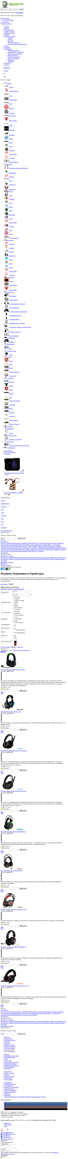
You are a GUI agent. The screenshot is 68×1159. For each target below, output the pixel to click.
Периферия (10, 428)
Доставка (10, 38)
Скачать (6, 65)
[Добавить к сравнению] (2, 692)
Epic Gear (17, 597)
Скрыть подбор (5, 647)
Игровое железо (11, 435)
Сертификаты (11, 448)
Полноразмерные (19, 632)
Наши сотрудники (13, 58)
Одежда (9, 357)
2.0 (15, 628)
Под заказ (11, 41)
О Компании (8, 49)
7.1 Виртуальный (19, 630)
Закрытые (17, 611)
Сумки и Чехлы (11, 351)
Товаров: (3, 648)
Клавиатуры (10, 277)
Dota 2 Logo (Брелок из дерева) (13, 492)
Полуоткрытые (18, 615)
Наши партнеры (13, 55)
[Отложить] (2, 694)
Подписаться (21, 538)
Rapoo (16, 602)
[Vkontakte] (5, 1103)
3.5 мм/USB (17, 619)
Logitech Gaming (19, 600)
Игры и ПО (10, 441)
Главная (6, 26)
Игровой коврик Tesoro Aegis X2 (14, 473)
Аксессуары (10, 292)
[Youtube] (4, 1106)
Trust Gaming (18, 607)
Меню (6, 71)
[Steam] (5, 1109)
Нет (15, 637)
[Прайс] (5, 652)
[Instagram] (4, 1107)
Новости (6, 34)
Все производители (6, 530)
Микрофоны (10, 344)
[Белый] (15, 640)
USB (15, 620)
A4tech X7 (4, 506)
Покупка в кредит (13, 42)
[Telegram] (4, 569)
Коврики (9, 164)
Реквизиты (11, 61)
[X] (7, 569)
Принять (11, 584)
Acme (2, 509)
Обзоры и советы (9, 33)
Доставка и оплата (9, 36)
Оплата (10, 39)
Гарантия (7, 47)
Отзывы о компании (14, 57)
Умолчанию (16, 650)
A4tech (3, 500)
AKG (2, 518)
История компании (13, 50)
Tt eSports (17, 609)
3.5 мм (16, 617)
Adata (2, 512)
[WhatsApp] (9, 569)
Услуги (6, 46)
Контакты (7, 63)
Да (15, 625)
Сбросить (20, 647)
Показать (13, 647)
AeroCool (3, 515)
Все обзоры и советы (7, 556)
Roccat (16, 606)
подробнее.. (4, 584)
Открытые (17, 613)
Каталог (6, 28)
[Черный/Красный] (15, 645)
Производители (9, 30)
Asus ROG (4, 527)
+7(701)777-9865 (8, 20)
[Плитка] (1, 652)
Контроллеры (11, 338)
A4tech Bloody (5, 503)
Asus (2, 524)
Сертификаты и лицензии (15, 52)
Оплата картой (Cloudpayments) (17, 44)
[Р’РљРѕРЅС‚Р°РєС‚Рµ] (2, 569)
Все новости (4, 541)
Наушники (10, 240)
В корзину (4, 1155)
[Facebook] (4, 1104)
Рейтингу (27, 650)
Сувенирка (10, 378)
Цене (21, 650)
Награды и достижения (15, 53)
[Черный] (15, 642)
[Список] (3, 652)
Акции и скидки (9, 31)
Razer (16, 604)
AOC (2, 521)
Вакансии (11, 60)
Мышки (9, 83)
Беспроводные (18, 622)
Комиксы (9, 426)
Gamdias (16, 599)
